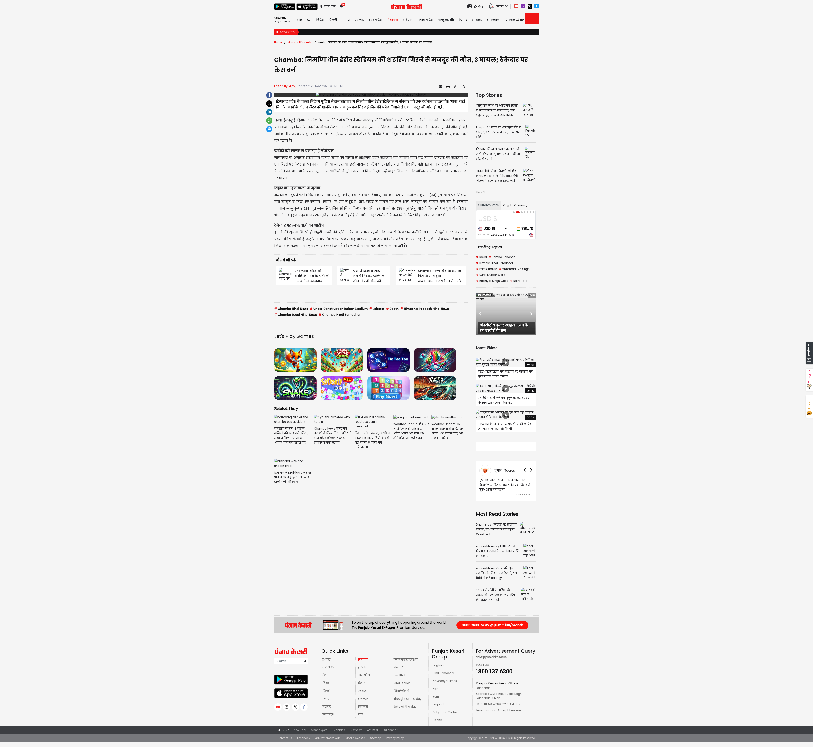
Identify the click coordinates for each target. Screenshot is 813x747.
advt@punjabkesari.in (491, 666)
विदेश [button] (320, 20)
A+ (465, 86)
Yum (436, 706)
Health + (400, 685)
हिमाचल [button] (392, 20)
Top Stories (489, 95)
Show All (481, 192)
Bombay (356, 739)
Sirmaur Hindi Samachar (494, 263)
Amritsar (372, 739)
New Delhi (300, 739)
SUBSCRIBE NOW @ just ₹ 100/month (492, 634)
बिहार (463, 20)
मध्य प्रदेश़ (426, 20)
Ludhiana (339, 739)
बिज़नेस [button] (509, 20)
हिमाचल (363, 669)
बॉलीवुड (398, 677)
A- (456, 86)
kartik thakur (486, 269)
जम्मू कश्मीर (446, 20)
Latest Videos (486, 347)
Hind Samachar (443, 682)
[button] (480, 314)
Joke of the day (405, 716)
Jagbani (438, 675)
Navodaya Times (445, 690)
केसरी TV (328, 677)
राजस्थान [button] (493, 20)
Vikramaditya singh (514, 269)
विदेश (325, 692)
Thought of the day (408, 708)
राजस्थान (363, 708)
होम (299, 20)
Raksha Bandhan (501, 257)
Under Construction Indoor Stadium (339, 309)
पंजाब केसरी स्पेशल (406, 669)
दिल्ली (332, 20)
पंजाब (325, 708)
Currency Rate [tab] (488, 205)
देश (324, 685)
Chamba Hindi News (291, 309)
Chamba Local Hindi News (295, 315)
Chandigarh (319, 739)
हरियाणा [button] (409, 20)
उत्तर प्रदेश (375, 20)
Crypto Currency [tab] (515, 205)
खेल (360, 724)
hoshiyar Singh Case (492, 281)
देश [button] (309, 20)
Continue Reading (521, 503)
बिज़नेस (363, 716)
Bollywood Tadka (445, 722)
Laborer (376, 309)
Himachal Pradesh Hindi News (424, 309)
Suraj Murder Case (491, 275)
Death (392, 309)
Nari (435, 698)
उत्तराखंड (363, 700)
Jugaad (438, 714)
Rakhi (481, 257)
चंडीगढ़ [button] (359, 20)
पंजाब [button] (346, 20)
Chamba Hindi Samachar (340, 315)
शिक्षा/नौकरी (401, 700)
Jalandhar (390, 739)
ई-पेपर (326, 669)
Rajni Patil (518, 281)
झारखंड (477, 20)
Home (278, 42)
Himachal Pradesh (299, 42)
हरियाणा (363, 677)
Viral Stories (402, 692)
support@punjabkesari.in (503, 720)
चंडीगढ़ (326, 716)
